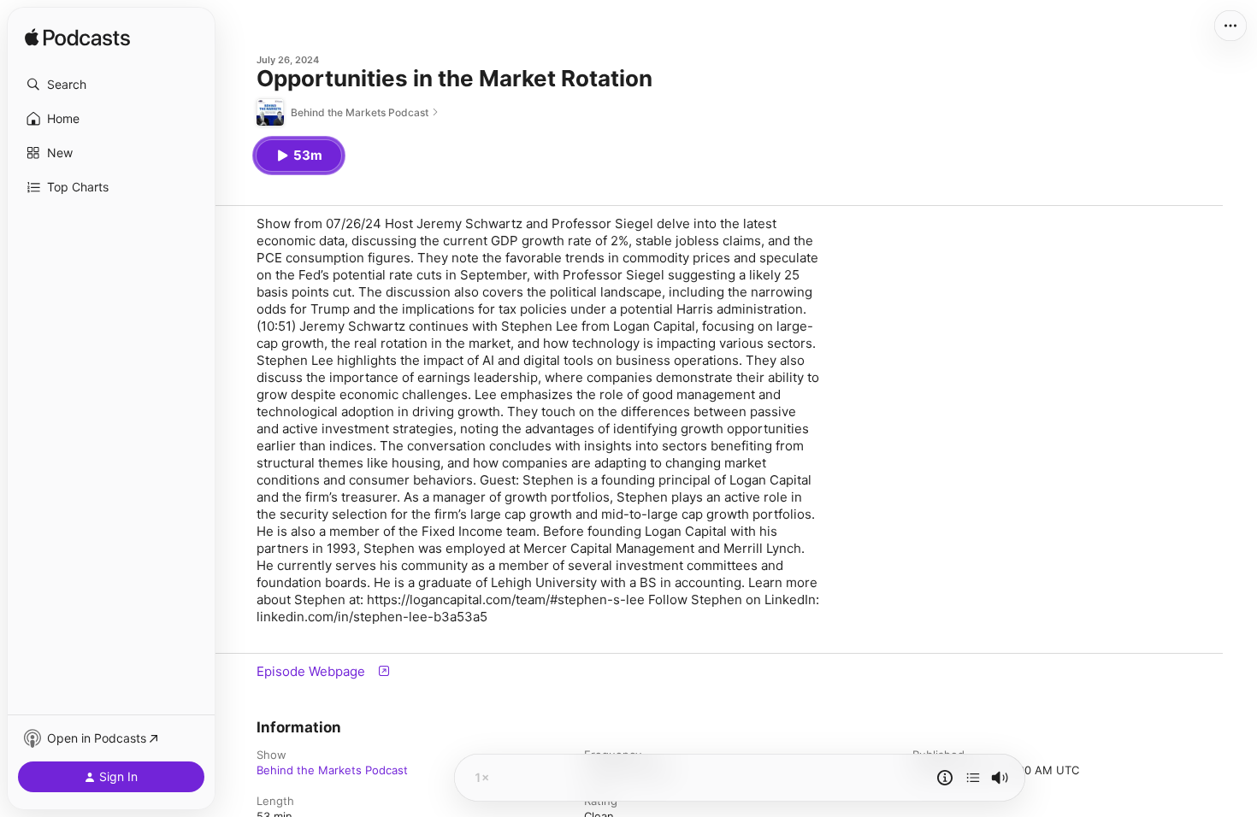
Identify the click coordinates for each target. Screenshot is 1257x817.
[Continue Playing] (973, 778)
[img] (77, 38)
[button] (111, 84)
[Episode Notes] (945, 778)
